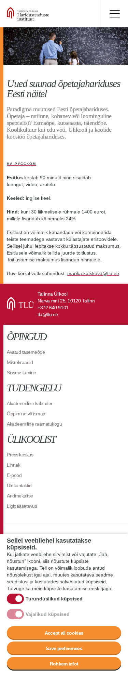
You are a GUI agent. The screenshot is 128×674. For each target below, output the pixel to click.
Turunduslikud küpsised (54, 598)
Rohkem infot (64, 663)
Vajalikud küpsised (48, 614)
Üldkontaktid (19, 485)
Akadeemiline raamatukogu (34, 424)
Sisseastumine (21, 372)
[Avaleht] (48, 13)
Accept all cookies (64, 633)
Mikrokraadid (20, 362)
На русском (21, 164)
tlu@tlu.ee (48, 314)
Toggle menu (114, 13)
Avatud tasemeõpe (26, 352)
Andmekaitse (20, 495)
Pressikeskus (20, 454)
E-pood (14, 475)
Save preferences (64, 648)
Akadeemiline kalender (30, 403)
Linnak (13, 465)
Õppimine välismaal (26, 413)
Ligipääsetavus (22, 506)
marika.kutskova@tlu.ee (93, 273)
